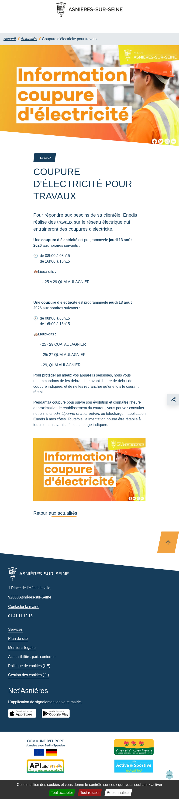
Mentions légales (22, 647)
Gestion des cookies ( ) (28, 675)
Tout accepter (62, 793)
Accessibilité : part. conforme (31, 656)
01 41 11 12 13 (20, 616)
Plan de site (18, 638)
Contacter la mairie (23, 607)
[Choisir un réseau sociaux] (173, 399)
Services (15, 629)
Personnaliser (118, 793)
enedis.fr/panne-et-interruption (74, 413)
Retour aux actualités (55, 513)
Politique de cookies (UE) (29, 666)
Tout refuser (90, 793)
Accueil (9, 39)
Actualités (29, 39)
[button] (169, 774)
